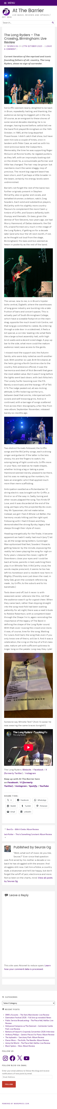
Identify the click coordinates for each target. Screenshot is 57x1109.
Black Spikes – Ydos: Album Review (20, 1046)
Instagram (30, 773)
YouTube (44, 786)
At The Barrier (28, 10)
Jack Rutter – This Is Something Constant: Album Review (28, 834)
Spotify (33, 786)
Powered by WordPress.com (15, 1103)
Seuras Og (12, 46)
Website (26, 769)
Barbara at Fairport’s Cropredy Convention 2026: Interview (29, 1032)
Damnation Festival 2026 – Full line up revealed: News (28, 1017)
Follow (9, 1084)
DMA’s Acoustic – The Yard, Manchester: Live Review (27, 1015)
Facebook (38, 769)
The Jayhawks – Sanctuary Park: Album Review (24, 1037)
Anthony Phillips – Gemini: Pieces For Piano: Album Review (29, 1034)
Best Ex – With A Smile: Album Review (23, 829)
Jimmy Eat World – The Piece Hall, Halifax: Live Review (27, 1043)
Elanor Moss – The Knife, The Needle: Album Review (27, 1040)
